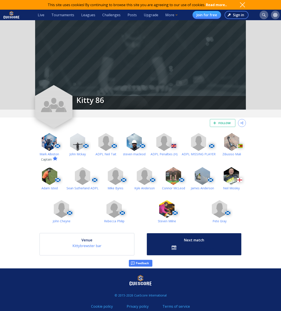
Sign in (238, 15)
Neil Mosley (231, 188)
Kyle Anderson (144, 188)
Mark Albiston (49, 154)
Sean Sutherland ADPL (83, 188)
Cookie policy (102, 306)
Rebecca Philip (114, 221)
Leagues (88, 15)
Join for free (206, 15)
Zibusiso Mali (231, 154)
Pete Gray (220, 221)
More (169, 15)
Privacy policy (138, 306)
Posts (132, 15)
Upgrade (151, 15)
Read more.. (216, 4)
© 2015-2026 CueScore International (141, 295)
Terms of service (176, 306)
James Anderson (202, 188)
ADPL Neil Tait (105, 154)
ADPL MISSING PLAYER (199, 154)
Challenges (111, 15)
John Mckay (77, 154)
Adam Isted (49, 188)
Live (41, 15)
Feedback (142, 263)
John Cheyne (61, 221)
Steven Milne (167, 221)
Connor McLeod (173, 188)
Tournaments (62, 15)
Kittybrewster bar (86, 245)
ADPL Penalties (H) (164, 154)
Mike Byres (115, 188)
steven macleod (134, 154)
